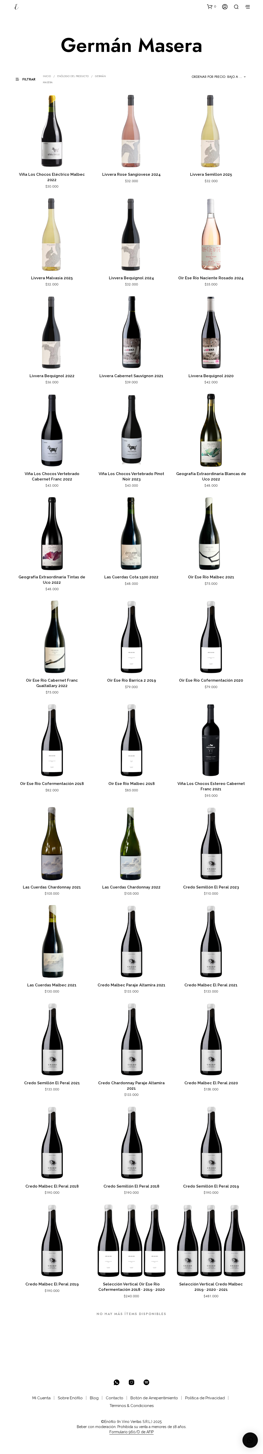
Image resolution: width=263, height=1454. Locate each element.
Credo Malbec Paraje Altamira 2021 (131, 985)
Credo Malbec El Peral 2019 (52, 1284)
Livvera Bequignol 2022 (52, 376)
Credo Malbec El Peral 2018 (52, 1186)
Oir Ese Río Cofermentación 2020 (211, 680)
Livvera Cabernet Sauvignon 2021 (131, 376)
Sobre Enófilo (70, 1398)
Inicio (47, 76)
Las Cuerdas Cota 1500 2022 (131, 577)
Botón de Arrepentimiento (154, 1398)
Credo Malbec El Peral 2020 (211, 1083)
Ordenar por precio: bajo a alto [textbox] (219, 76)
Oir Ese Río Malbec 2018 (131, 783)
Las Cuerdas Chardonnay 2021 (52, 887)
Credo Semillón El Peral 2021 (52, 1083)
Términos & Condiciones (132, 1405)
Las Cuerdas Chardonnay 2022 (131, 887)
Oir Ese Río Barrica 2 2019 (131, 680)
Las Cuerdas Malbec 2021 (52, 985)
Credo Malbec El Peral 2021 (211, 985)
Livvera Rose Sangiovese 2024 (131, 174)
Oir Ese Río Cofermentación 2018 (52, 783)
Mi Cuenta (41, 1398)
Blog (94, 1398)
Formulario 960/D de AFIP (131, 1432)
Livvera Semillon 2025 (211, 174)
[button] (211, 6)
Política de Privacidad (205, 1398)
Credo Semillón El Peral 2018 (131, 1186)
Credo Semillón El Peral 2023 (211, 887)
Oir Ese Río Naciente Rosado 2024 (211, 278)
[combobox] (220, 76)
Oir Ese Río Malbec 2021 (211, 577)
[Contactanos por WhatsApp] (117, 1382)
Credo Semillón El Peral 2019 (211, 1186)
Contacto (114, 1398)
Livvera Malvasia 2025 (52, 278)
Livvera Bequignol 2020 (211, 376)
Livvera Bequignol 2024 (131, 278)
